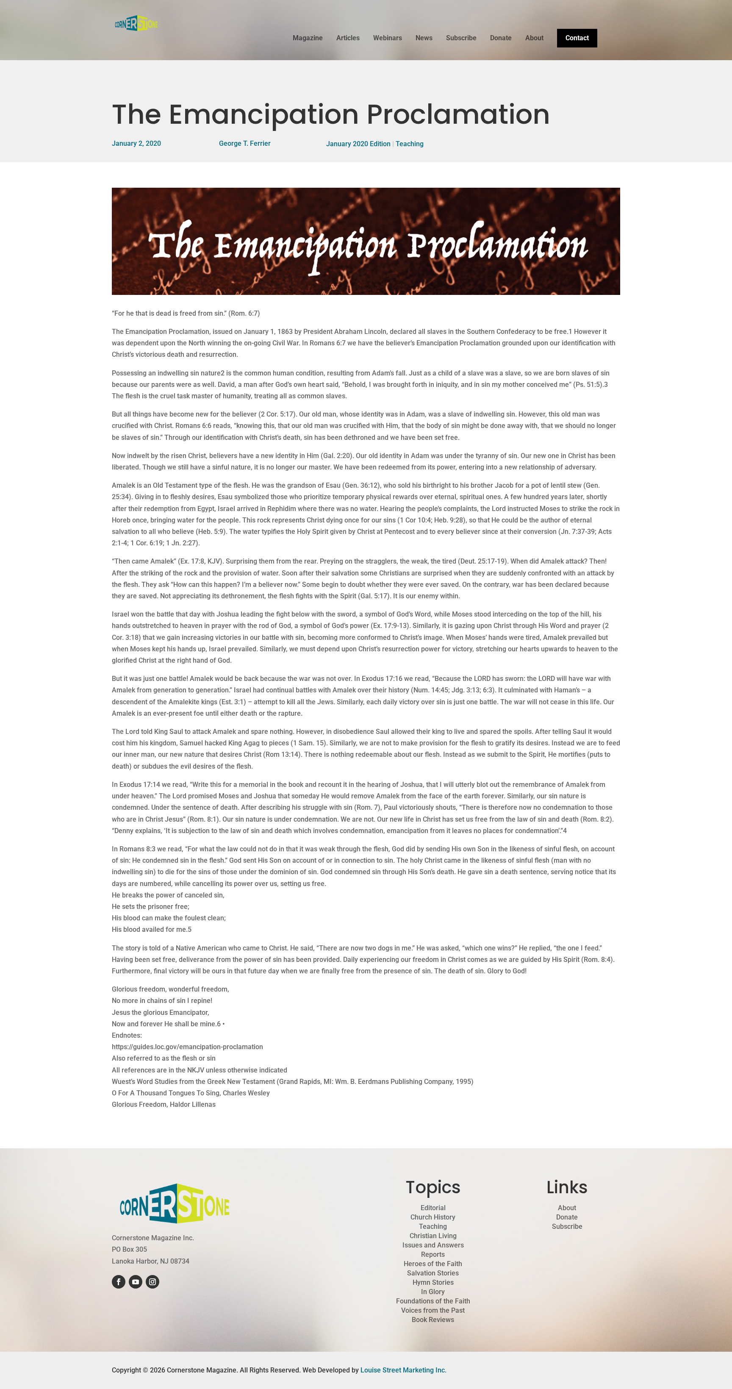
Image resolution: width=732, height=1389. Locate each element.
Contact (577, 38)
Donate (501, 38)
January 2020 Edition (358, 144)
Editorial (433, 1208)
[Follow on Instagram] (152, 1282)
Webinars (387, 38)
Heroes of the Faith (433, 1264)
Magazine (308, 38)
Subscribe (461, 38)
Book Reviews (433, 1320)
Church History (432, 1217)
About (534, 38)
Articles (348, 38)
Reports (433, 1255)
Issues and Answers (433, 1245)
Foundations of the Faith (433, 1301)
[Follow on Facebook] (118, 1282)
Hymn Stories (433, 1283)
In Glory (433, 1292)
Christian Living (433, 1236)
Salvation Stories (433, 1273)
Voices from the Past (433, 1311)
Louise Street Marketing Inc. (403, 1370)
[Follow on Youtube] (135, 1282)
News (424, 38)
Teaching (410, 144)
